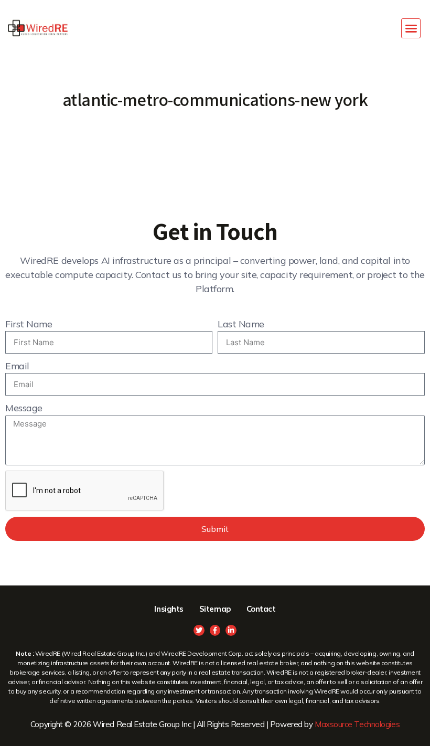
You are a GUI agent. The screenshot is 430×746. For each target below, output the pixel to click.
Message (23, 408)
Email (17, 366)
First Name (28, 324)
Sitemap (215, 609)
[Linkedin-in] (230, 630)
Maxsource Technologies (357, 724)
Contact (261, 609)
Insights (168, 609)
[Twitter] (199, 630)
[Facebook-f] (215, 630)
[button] (411, 28)
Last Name (241, 324)
